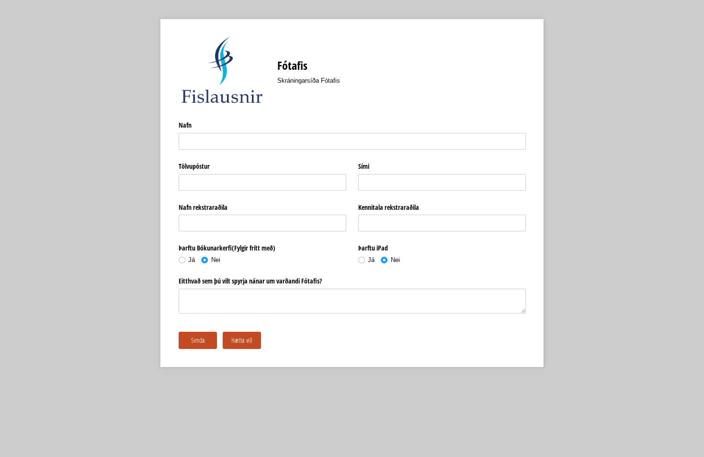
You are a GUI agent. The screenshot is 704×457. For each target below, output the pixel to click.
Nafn (185, 125)
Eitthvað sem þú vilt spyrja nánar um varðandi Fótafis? (250, 280)
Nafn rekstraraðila (203, 207)
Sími (363, 166)
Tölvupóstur (194, 166)
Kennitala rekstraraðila (388, 207)
